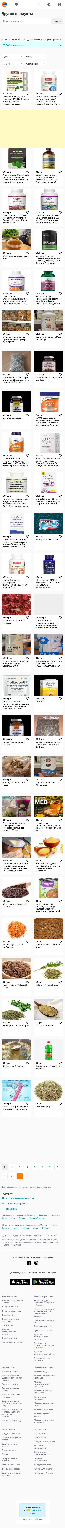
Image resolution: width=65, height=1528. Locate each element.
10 (12, 1176)
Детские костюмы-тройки (11, 1389)
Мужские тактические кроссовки (44, 1421)
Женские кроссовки (43, 1296)
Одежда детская (10, 1384)
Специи (22, 1218)
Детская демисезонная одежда (41, 1336)
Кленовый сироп (36, 1218)
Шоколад (43, 1215)
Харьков (45, 1228)
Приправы (55, 1215)
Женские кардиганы (11, 1311)
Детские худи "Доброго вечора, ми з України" (44, 1345)
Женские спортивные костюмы (12, 1301)
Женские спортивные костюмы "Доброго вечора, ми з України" (44, 1312)
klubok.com (5, 5)
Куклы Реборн (8, 1429)
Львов (35, 1228)
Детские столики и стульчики (43, 1359)
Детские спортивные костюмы (12, 1474)
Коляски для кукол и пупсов (11, 1438)
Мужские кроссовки (43, 1367)
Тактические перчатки (40, 1398)
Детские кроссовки (11, 1464)
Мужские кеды (41, 1371)
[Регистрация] (59, 4)
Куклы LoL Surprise (43, 1330)
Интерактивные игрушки (9, 1459)
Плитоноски (7, 1325)
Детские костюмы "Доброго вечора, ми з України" (12, 1377)
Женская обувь (9, 1315)
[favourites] (16, 4)
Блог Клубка (40, 1437)
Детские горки (8, 1367)
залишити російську (32, 1519)
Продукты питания (32, 39)
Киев (15, 1228)
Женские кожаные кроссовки (11, 1320)
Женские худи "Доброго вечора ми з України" (44, 1302)
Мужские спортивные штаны (44, 1404)
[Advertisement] (32, 31)
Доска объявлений (11, 39)
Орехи (4, 1218)
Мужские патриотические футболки (42, 1384)
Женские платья (10, 1307)
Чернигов (25, 1228)
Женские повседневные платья (9, 1331)
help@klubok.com (42, 1464)
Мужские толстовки (43, 1409)
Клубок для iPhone (43, 1469)
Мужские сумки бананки (41, 1414)
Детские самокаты (43, 1326)
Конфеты (31, 1215)
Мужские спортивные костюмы (44, 1376)
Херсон (54, 1225)
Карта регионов (41, 1433)
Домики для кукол (10, 1371)
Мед (13, 1218)
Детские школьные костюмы (11, 1395)
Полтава (5, 1228)
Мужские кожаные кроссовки (43, 1391)
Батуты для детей (10, 1450)
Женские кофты (9, 1338)
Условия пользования (40, 1459)
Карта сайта (40, 1429)
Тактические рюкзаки (12, 1342)
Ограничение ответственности (42, 1453)
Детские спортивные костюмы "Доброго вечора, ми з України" (12, 1413)
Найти (57, 21)
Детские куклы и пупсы (9, 1445)
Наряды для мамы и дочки (44, 1321)
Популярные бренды (44, 1441)
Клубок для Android (43, 1473)
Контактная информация (40, 1446)
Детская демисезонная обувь (44, 1352)
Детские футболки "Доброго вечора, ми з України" (12, 1403)
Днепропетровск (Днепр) (36, 1225)
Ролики (5, 1454)
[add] (39, 4)
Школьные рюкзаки (11, 1469)
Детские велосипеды (12, 1420)
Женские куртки (9, 1296)
